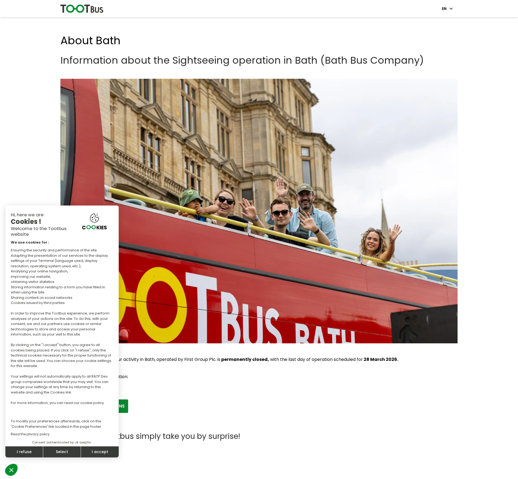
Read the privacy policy (30, 434)
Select (62, 451)
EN (444, 8)
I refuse (24, 451)
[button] (11, 469)
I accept (100, 451)
